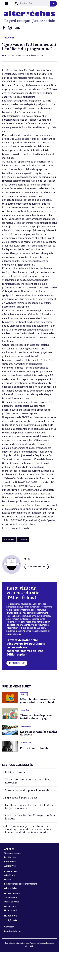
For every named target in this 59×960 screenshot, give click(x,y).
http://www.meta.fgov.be (16, 527)
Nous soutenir (10, 910)
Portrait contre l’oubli (34, 748)
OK (53, 3)
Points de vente (11, 901)
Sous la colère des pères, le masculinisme (30, 790)
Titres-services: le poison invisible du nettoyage (36, 717)
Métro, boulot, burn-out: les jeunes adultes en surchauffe (38, 701)
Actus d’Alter (10, 866)
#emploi (23, 539)
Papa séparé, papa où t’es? (21, 797)
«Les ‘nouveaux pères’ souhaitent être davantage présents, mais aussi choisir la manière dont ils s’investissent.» (29, 829)
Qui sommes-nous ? (13, 853)
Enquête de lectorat (13, 931)
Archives (9, 37)
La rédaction (10, 857)
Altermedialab (10, 888)
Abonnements (10, 897)
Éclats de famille (15, 772)
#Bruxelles (9, 539)
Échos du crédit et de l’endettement (20, 884)
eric (4, 55)
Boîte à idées (10, 861)
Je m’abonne (17, 663)
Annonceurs (10, 906)
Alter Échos (9, 875)
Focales (7, 879)
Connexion (9, 926)
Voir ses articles (36, 566)
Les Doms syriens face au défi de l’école (38, 733)
